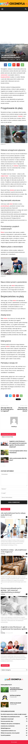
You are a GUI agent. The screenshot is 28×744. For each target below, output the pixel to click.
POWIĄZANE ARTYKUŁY (8, 434)
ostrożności (4, 75)
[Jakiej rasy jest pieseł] (5, 704)
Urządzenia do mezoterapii (7, 719)
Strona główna (4, 42)
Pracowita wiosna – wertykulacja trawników (16, 688)
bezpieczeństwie (5, 77)
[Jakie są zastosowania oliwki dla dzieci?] (5, 460)
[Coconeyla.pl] (14, 4)
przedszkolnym (5, 206)
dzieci (11, 204)
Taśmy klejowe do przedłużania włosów (10, 716)
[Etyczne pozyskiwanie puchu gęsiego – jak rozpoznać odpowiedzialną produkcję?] (14, 605)
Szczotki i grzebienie (5, 735)
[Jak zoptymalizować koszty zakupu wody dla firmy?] (14, 528)
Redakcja (6, 59)
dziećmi (20, 116)
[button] (26, 9)
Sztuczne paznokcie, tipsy (7, 721)
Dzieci (3, 52)
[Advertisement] (14, 27)
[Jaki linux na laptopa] (5, 697)
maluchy (16, 165)
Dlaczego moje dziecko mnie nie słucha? (22, 409)
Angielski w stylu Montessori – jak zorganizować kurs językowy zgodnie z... (14, 629)
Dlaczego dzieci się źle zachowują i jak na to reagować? (7, 409)
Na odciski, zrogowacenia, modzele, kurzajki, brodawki (13, 714)
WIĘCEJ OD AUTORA (7, 437)
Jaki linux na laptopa (15, 695)
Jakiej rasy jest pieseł (15, 703)
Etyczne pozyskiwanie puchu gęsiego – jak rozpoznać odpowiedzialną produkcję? (11, 590)
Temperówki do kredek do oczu (8, 730)
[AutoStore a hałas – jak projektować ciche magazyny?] (14, 565)
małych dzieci (4, 176)
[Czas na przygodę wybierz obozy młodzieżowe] (5, 452)
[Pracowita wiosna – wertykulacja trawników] (5, 689)
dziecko (12, 190)
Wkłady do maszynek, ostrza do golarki (10, 733)
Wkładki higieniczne (5, 728)
